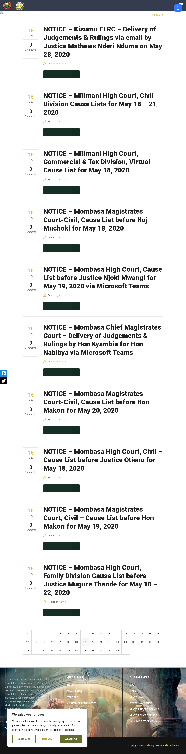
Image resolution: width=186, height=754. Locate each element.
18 (35, 642)
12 (125, 633)
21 (60, 642)
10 (109, 633)
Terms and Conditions (167, 745)
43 (101, 650)
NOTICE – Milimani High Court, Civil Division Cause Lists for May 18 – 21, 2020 (100, 104)
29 (125, 642)
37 (52, 650)
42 (93, 650)
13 (133, 633)
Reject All (47, 738)
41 (84, 650)
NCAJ (133, 685)
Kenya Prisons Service (144, 709)
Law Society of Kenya (144, 721)
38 (60, 650)
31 (142, 642)
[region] (47, 728)
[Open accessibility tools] (178, 8)
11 (117, 633)
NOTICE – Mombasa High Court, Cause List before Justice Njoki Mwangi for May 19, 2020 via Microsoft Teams (102, 277)
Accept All (71, 738)
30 (133, 642)
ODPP (133, 691)
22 (68, 642)
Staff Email (74, 691)
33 (158, 642)
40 (76, 650)
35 (35, 650)
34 (27, 650)
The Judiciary (141, 14)
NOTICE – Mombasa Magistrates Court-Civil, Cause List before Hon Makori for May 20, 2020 (96, 402)
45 (117, 650)
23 (76, 642)
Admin (62, 63)
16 (158, 633)
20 (52, 642)
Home (70, 685)
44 (109, 650)
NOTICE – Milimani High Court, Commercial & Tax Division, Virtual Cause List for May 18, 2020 (96, 162)
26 (101, 642)
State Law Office (141, 703)
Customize (23, 738)
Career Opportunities (81, 703)
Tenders (72, 697)
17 (27, 642)
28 (117, 642)
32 (150, 642)
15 (150, 633)
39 (68, 650)
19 (44, 642)
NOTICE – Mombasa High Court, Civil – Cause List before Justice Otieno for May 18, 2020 (102, 460)
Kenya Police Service (143, 715)
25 (93, 642)
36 (44, 650)
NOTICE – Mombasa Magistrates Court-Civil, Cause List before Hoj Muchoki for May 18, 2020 (95, 219)
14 (142, 633)
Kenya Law (136, 697)
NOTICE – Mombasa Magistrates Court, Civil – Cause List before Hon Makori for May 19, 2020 (98, 517)
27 (109, 642)
